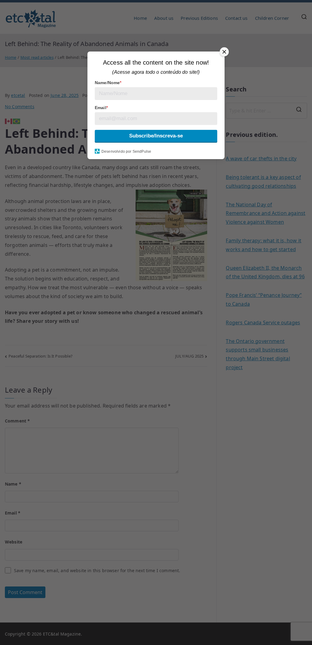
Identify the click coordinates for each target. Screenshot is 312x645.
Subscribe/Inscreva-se (156, 136)
